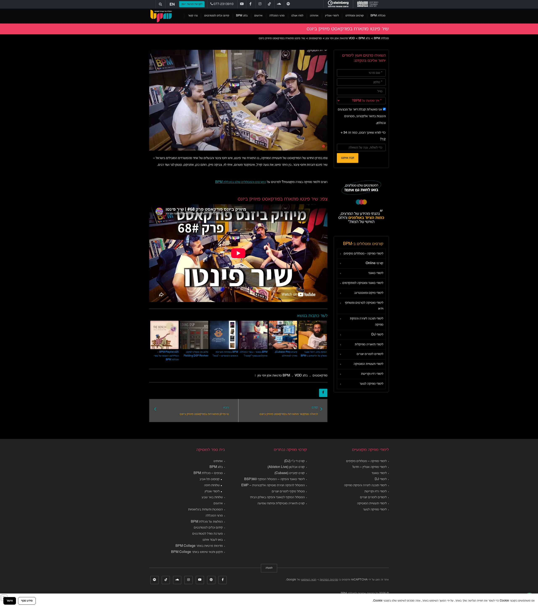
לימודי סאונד (375, 273)
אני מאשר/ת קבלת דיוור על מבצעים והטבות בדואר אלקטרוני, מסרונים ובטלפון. (362, 116)
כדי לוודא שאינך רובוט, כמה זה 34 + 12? (363, 136)
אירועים (258, 15)
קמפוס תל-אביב (209, 479)
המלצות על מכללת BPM (207, 521)
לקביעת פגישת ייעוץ (191, 4)
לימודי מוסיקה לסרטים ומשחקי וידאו (364, 305)
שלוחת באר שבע (212, 497)
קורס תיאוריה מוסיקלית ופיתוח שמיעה (281, 503)
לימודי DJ (377, 334)
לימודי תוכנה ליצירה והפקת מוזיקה (366, 321)
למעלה (269, 568)
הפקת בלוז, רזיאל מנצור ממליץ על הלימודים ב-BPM (314, 354)
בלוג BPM (242, 15)
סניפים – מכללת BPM (208, 473)
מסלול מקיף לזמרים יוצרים (288, 491)
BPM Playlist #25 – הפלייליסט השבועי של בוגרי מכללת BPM (166, 356)
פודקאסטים (320, 375)
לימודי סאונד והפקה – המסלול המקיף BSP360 (274, 479)
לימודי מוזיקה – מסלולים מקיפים (366, 461)
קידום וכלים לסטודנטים (216, 15)
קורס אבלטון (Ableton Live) (286, 467)
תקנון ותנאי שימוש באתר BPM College (197, 552)
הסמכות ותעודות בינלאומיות (205, 509)
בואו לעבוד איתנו (213, 539)
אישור (10, 600)
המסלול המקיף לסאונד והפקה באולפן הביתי (277, 497)
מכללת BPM (378, 15)
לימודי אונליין (332, 15)
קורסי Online (374, 263)
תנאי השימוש (308, 579)
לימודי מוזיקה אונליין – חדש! (369, 467)
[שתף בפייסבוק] (323, 393)
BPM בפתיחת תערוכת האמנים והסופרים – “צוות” (225, 354)
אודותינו (314, 15)
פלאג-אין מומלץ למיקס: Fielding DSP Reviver (196, 354)
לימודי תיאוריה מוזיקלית (369, 344)
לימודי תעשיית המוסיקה (368, 364)
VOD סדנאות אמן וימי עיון (279, 375)
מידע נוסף (27, 600)
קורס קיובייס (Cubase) (289, 473)
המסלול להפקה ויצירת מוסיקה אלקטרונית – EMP (273, 485)
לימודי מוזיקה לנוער (371, 383)
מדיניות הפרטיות (329, 579)
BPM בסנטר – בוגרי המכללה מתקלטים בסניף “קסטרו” (254, 354)
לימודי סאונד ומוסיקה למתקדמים (362, 283)
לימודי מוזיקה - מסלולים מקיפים (363, 253)
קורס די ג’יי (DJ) (294, 461)
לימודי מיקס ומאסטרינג (368, 292)
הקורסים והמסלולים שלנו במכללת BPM (240, 182)
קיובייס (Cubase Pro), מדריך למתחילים (285, 354)
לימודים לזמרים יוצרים (370, 354)
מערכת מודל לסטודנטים (207, 533)
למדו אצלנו (297, 15)
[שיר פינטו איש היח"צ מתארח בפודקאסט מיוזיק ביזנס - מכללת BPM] (161, 16)
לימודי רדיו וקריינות (372, 373)
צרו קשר (193, 15)
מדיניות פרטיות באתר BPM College (199, 545)
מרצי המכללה (277, 15)
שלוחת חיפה (212, 485)
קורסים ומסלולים (354, 15)
